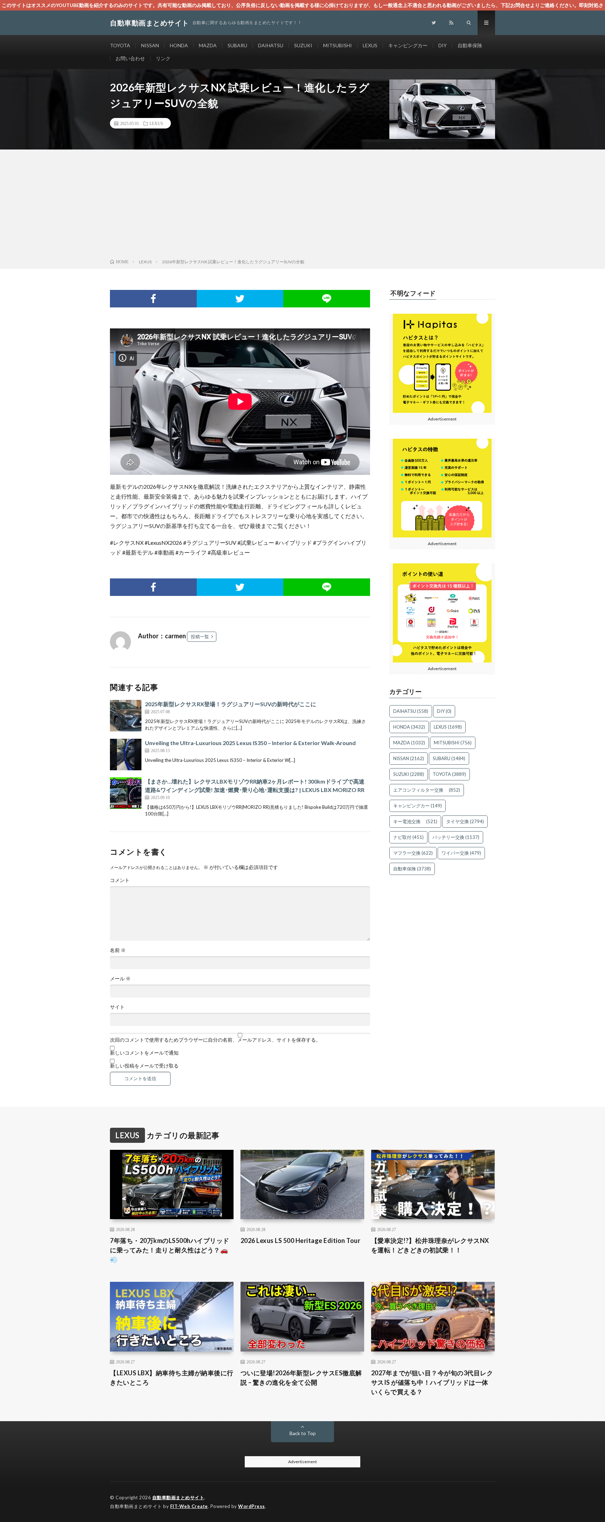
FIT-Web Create (189, 1506)
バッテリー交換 (455, 837)
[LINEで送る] (326, 298)
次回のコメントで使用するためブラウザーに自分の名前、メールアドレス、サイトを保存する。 (215, 1039)
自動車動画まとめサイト (178, 1497)
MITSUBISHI (337, 45)
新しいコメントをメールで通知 (144, 1052)
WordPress (251, 1506)
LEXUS (370, 45)
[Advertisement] (302, 206)
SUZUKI (303, 45)
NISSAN (150, 45)
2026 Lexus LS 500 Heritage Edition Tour (301, 1240)
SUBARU (237, 45)
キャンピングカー (407, 45)
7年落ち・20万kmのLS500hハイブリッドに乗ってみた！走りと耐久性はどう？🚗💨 (169, 1250)
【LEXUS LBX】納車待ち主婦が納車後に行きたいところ (172, 1377)
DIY (442, 45)
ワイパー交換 (461, 853)
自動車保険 (470, 45)
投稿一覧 (200, 636)
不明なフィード (413, 293)
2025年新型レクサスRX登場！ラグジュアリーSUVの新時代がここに (230, 704)
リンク (163, 58)
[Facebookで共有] (153, 298)
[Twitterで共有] (240, 298)
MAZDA (208, 45)
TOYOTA (120, 45)
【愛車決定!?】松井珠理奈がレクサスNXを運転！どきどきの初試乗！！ (430, 1245)
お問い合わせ (130, 58)
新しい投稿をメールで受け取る (144, 1065)
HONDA (179, 45)
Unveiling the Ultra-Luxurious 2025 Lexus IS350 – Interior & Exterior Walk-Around (250, 742)
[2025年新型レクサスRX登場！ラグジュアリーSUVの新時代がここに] (125, 715)
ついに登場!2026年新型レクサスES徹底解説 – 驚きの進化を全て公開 (301, 1377)
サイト (117, 1007)
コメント (120, 880)
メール (120, 978)
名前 (118, 950)
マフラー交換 (413, 853)
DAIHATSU (270, 45)
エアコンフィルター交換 (426, 790)
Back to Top (303, 1433)
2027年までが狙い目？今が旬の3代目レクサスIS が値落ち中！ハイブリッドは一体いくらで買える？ (432, 1382)
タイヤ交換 (465, 821)
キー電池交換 (415, 821)
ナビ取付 (408, 837)
